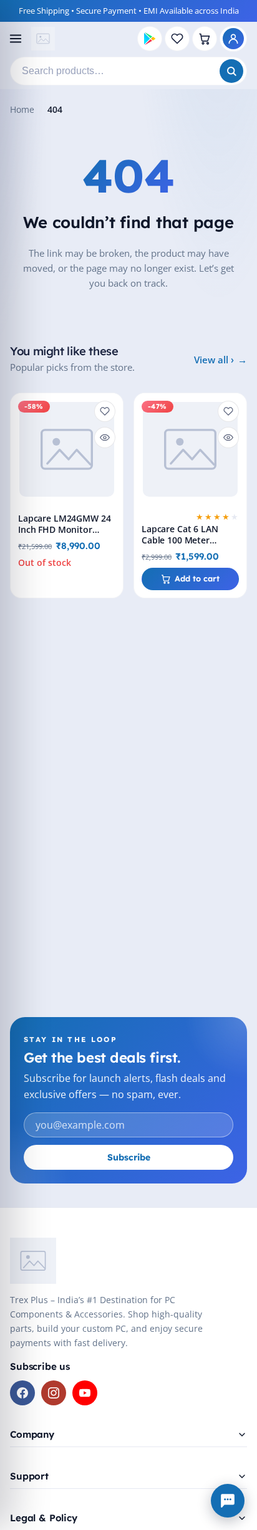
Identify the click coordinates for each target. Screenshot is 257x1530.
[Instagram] (53, 1392)
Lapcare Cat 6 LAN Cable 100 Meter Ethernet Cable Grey (184, 540)
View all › (214, 359)
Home (22, 109)
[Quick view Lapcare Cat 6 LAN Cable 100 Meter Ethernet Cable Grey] (228, 437)
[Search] (231, 71)
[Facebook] (22, 1392)
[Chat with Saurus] (228, 1501)
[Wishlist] (177, 38)
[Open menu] (15, 39)
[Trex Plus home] (43, 38)
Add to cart (197, 578)
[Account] (233, 39)
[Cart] (204, 38)
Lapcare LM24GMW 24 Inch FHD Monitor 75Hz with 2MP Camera (66, 529)
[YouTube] (84, 1392)
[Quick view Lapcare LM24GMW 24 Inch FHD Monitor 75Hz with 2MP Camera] (104, 437)
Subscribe (128, 1157)
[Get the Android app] (149, 38)
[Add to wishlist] (104, 411)
